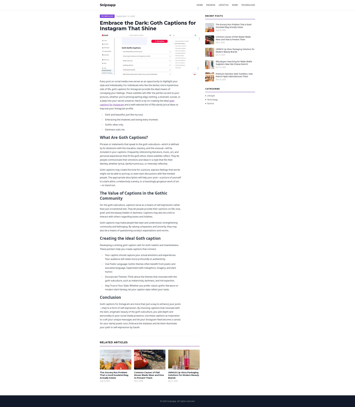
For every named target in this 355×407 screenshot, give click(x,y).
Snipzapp (108, 5)
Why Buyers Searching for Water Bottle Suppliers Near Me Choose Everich (234, 62)
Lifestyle (224, 5)
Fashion (210, 5)
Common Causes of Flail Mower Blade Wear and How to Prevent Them (149, 375)
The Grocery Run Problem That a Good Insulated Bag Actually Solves (114, 375)
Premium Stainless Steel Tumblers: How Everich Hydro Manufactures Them (234, 75)
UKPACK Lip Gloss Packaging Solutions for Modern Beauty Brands (183, 375)
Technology (248, 5)
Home (200, 5)
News (235, 5)
